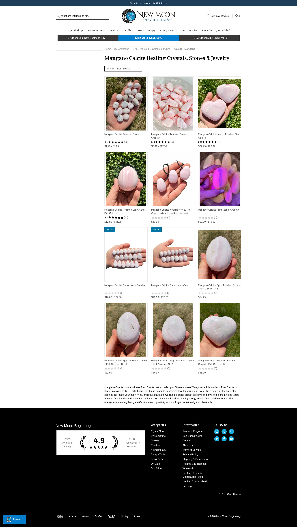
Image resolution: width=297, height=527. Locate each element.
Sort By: (110, 68)
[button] (88, 38)
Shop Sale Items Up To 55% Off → (148, 3)
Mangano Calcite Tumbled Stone (121, 134)
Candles (128, 30)
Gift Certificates (231, 494)
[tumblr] (224, 431)
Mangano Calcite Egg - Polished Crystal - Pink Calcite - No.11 (219, 287)
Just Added (223, 30)
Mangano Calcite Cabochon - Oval (169, 285)
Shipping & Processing (195, 459)
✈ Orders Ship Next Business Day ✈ (88, 38)
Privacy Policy (190, 454)
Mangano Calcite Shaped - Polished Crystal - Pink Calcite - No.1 (217, 362)
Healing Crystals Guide (195, 481)
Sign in (214, 16)
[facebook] (224, 438)
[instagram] (216, 431)
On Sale (207, 30)
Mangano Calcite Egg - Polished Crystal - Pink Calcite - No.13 (125, 362)
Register (225, 16)
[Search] (59, 16)
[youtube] (231, 438)
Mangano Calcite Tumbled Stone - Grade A (169, 136)
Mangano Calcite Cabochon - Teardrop (125, 285)
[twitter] (216, 438)
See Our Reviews (192, 436)
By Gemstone (96, 30)
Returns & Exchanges (195, 464)
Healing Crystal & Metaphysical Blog (193, 475)
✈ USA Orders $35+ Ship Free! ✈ (209, 38)
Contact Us (189, 440)
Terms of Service (192, 450)
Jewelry (113, 30)
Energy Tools (168, 30)
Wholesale (188, 468)
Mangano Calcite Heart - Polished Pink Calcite (218, 136)
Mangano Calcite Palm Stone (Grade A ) (219, 209)
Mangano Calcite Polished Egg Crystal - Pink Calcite (125, 211)
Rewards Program (192, 431)
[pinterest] (231, 431)
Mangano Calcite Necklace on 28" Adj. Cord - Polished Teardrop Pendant (171, 211)
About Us (188, 445)
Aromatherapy (146, 30)
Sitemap (187, 486)
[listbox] (129, 68)
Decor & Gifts (189, 30)
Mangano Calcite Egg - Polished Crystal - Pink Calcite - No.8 (172, 362)
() (239, 16)
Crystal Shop (75, 30)
